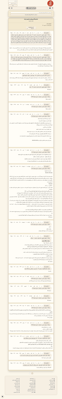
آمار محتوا (16, 384)
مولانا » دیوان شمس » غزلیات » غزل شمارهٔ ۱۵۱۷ (41, 308)
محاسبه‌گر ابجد (31, 386)
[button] (52, 8)
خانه (52, 378)
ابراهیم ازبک (46, 33)
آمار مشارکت (16, 386)
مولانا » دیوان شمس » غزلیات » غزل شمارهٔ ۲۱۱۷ (41, 106)
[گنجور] (50, 3)
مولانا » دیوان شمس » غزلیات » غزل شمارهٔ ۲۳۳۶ (40, 224)
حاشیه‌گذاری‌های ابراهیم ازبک (31, 19)
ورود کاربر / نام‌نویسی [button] (31, 8)
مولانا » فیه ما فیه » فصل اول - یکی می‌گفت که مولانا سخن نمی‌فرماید (36, 365)
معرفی (17, 378)
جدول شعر (51, 381)
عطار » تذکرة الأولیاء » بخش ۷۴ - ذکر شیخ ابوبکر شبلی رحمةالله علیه (37, 338)
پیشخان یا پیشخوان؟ (30, 390)
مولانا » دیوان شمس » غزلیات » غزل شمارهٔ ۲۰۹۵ (40, 116)
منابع (17, 389)
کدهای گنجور (32, 378)
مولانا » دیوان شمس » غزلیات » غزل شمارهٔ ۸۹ (41, 288)
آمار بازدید (16, 387)
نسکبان (33, 392)
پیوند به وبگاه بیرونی (46, 241)
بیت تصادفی (51, 380)
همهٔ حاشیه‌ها (31, 21)
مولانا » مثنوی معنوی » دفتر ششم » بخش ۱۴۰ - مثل (40, 87)
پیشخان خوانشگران (31, 389)
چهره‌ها (17, 381)
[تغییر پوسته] (2, 396)
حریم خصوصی (16, 392)
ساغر (33, 381)
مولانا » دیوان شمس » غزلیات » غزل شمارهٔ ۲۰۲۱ (41, 152)
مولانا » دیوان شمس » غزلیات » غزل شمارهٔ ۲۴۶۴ (40, 278)
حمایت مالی (16, 383)
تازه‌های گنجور (51, 389)
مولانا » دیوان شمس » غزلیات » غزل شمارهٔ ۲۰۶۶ (40, 168)
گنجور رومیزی (32, 380)
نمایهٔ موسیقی (51, 384)
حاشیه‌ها (51, 386)
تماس (17, 390)
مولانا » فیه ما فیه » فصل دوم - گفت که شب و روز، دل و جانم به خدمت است (35, 355)
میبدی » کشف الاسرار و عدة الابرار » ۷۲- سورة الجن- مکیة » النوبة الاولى (36, 75)
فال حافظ (51, 383)
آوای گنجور (32, 387)
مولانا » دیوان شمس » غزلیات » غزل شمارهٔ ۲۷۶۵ (40, 325)
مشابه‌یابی (51, 387)
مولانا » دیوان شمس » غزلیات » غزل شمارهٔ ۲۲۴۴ (40, 97)
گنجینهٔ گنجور (32, 384)
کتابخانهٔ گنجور (31, 383)
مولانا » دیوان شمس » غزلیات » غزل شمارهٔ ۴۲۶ (41, 298)
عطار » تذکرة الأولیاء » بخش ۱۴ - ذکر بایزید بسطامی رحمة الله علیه (37, 269)
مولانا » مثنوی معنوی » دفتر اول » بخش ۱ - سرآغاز (40, 238)
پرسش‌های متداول (15, 380)
